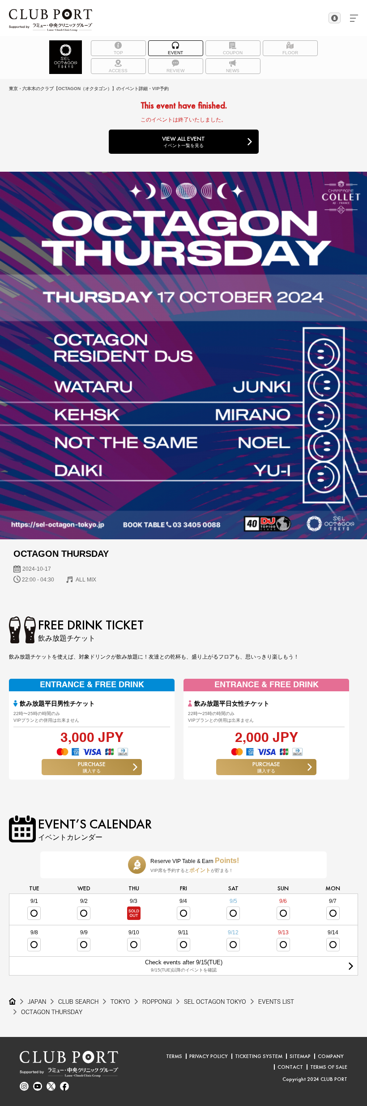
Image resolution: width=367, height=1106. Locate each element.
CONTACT (290, 1067)
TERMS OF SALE (328, 1067)
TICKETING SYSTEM (258, 1056)
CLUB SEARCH (78, 1001)
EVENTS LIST (276, 1001)
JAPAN (37, 1001)
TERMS (174, 1056)
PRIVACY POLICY (208, 1056)
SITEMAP (300, 1056)
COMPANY (331, 1056)
